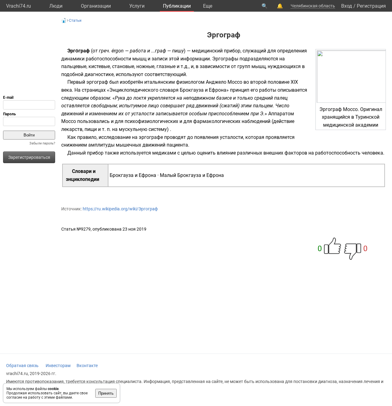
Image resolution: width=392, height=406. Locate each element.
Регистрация (371, 6)
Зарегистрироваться (29, 157)
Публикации (177, 6)
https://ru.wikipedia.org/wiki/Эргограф (120, 208)
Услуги (137, 6)
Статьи (75, 20)
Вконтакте (87, 365)
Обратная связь (22, 365)
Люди (55, 6)
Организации (96, 6)
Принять (106, 393)
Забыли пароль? (42, 143)
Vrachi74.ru (18, 6)
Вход (346, 6)
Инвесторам (58, 365)
